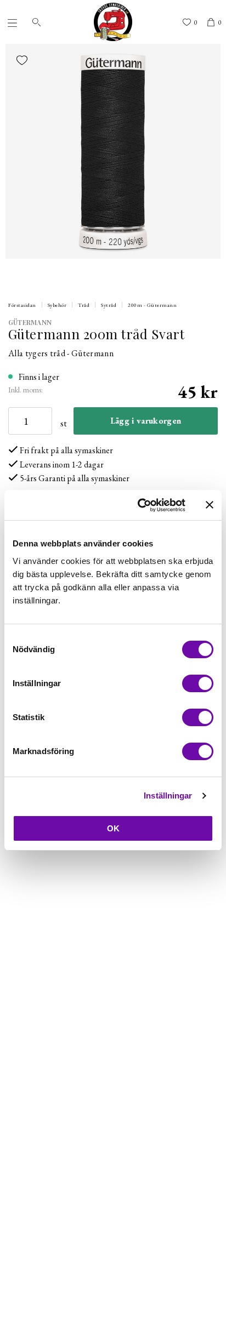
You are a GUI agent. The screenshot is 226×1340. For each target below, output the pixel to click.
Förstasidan (22, 305)
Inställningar (168, 795)
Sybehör (57, 305)
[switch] (197, 683)
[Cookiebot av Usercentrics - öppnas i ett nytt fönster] (139, 505)
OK (113, 828)
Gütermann (30, 322)
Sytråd (108, 305)
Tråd (83, 305)
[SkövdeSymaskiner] (113, 22)
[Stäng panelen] (209, 505)
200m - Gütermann (152, 305)
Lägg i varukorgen (145, 420)
